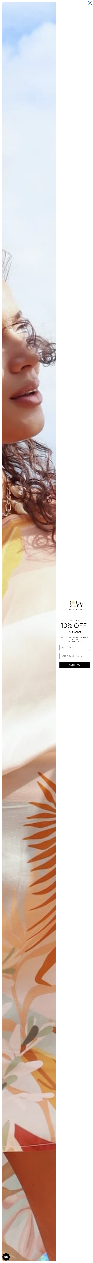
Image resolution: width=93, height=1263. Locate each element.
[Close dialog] (90, 3)
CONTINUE (74, 665)
